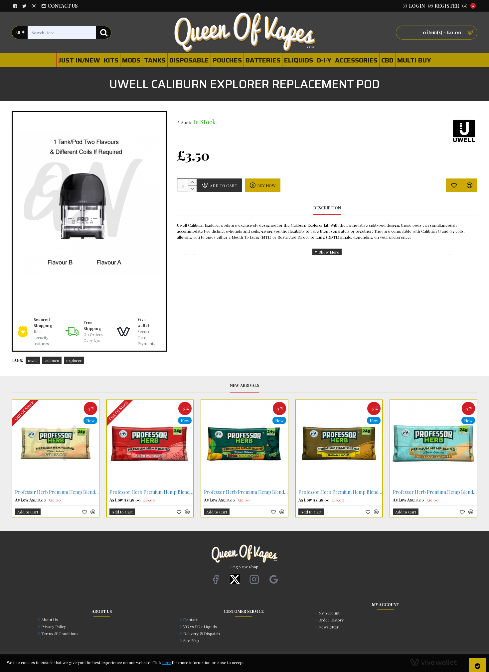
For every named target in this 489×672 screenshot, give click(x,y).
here (166, 662)
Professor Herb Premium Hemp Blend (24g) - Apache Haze (246, 492)
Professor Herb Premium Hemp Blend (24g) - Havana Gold (340, 492)
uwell (33, 360)
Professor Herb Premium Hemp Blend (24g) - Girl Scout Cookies (435, 492)
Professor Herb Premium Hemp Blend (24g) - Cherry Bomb (151, 492)
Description (327, 207)
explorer (74, 360)
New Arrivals (244, 385)
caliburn (52, 360)
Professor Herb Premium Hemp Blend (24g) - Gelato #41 (57, 492)
